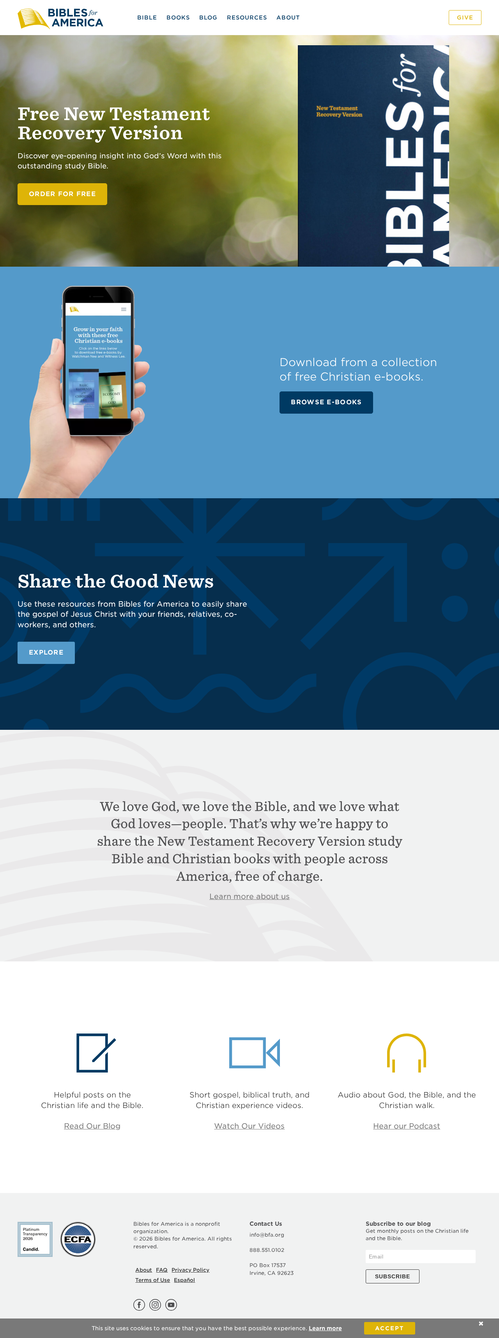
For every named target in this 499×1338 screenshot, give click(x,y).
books (178, 17)
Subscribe (392, 1276)
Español (184, 1280)
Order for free (62, 194)
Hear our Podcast (406, 1126)
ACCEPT (389, 1328)
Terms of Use (152, 1280)
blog (208, 17)
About (143, 1270)
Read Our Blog (92, 1126)
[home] (63, 17)
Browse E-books (326, 402)
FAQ (162, 1270)
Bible (147, 17)
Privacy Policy (190, 1270)
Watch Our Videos (249, 1126)
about (288, 17)
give (465, 17)
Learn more (325, 1328)
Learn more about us (249, 896)
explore (46, 652)
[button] (247, 17)
